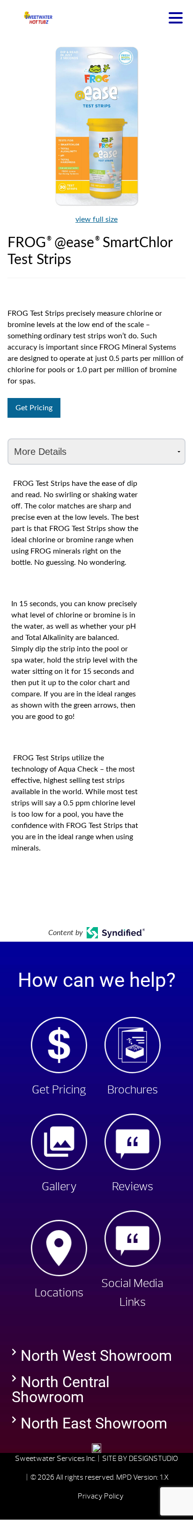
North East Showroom (94, 1423)
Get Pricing (33, 408)
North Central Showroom (61, 1389)
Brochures (132, 1089)
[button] (96, 1355)
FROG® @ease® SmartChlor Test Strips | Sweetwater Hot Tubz (37, 18)
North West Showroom (96, 1356)
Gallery (59, 1186)
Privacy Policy (101, 1496)
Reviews (132, 1186)
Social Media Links (132, 1293)
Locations (59, 1292)
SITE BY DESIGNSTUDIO (140, 1458)
